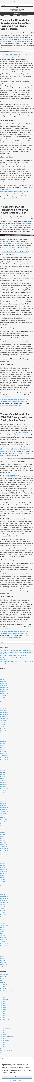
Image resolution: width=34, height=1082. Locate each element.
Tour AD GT (3, 1007)
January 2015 (3, 941)
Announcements (4, 974)
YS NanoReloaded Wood (6, 1051)
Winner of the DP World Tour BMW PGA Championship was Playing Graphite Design (16, 417)
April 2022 (2, 774)
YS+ (1, 1053)
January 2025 (3, 710)
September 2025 (4, 693)
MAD (1, 980)
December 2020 (4, 807)
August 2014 (3, 952)
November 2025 (4, 689)
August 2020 (3, 813)
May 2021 (2, 797)
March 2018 (3, 867)
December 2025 (4, 687)
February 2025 (3, 708)
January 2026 (3, 685)
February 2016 (3, 917)
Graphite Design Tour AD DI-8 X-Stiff (17, 433)
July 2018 (2, 859)
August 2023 (3, 741)
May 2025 (2, 702)
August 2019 (3, 832)
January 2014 (3, 966)
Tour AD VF (3, 1038)
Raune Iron (2, 982)
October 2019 (3, 828)
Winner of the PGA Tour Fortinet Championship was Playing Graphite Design (15, 209)
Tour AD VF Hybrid (4, 1040)
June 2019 (2, 836)
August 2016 (3, 904)
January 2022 (3, 780)
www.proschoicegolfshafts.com (12, 194)
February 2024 (3, 731)
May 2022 (2, 772)
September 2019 (4, 830)
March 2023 (3, 751)
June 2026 (2, 675)
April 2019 (2, 840)
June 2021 (2, 795)
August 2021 (3, 790)
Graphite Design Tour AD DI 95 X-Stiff (13, 41)
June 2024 (2, 724)
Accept (17, 1077)
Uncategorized (3, 1048)
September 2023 (4, 739)
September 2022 (4, 764)
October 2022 (3, 762)
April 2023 (2, 749)
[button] (31, 1061)
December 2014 (4, 943)
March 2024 (3, 728)
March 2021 (3, 801)
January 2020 (3, 821)
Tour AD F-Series (4, 999)
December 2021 (4, 782)
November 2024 (4, 714)
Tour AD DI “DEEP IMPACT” (11, 55)
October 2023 (3, 737)
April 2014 (2, 960)
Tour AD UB (3, 1032)
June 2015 (2, 931)
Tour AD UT (3, 1034)
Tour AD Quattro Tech (5, 1028)
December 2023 (4, 733)
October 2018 (3, 853)
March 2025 (3, 706)
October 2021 (3, 786)
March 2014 (3, 962)
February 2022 (3, 778)
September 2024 (4, 718)
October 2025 (3, 691)
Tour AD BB (3, 986)
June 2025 (2, 700)
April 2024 (2, 726)
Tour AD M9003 (4, 1022)
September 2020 (4, 811)
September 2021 (4, 788)
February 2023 (3, 753)
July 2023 (2, 743)
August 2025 (3, 695)
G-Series (2, 978)
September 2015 (4, 925)
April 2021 (2, 799)
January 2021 (3, 805)
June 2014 (2, 956)
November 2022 (4, 759)
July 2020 (2, 815)
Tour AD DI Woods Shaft (6, 993)
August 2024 (3, 720)
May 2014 (2, 958)
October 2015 (3, 923)
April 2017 (2, 888)
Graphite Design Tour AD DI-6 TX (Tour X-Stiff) (15, 252)
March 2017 (3, 890)
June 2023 (2, 745)
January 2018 (3, 871)
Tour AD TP (3, 1030)
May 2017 (2, 886)
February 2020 (3, 819)
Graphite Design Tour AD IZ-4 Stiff (12, 243)
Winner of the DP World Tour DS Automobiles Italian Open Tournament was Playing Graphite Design (15, 24)
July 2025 (2, 697)
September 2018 (4, 855)
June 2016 (2, 908)
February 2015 (3, 939)
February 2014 (3, 964)
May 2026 (2, 677)
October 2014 (3, 948)
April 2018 (2, 865)
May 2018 (2, 863)
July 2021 (2, 793)
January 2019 (3, 846)
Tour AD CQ (3, 989)
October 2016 (3, 900)
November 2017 (4, 873)
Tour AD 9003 (3, 984)
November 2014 (4, 945)
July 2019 (2, 834)
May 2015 (2, 933)
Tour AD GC (3, 1003)
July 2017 (2, 881)
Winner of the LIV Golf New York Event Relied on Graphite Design (15, 650)
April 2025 (2, 704)
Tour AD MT (3, 1026)
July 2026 (2, 673)
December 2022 (4, 757)
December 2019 (4, 824)
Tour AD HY (3, 1013)
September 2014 (4, 950)
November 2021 (4, 784)
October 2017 (3, 875)
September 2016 (4, 902)
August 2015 (3, 927)
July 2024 (2, 722)
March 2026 (3, 681)
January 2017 (3, 894)
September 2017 (4, 877)
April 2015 (2, 935)
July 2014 (2, 954)
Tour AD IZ (2, 1017)
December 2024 (4, 712)
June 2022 (2, 770)
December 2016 (4, 896)
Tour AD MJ (3, 1024)
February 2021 (3, 803)
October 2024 (3, 716)
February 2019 (3, 844)
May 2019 (2, 838)
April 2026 (2, 679)
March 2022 (3, 776)
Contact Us (17, 2)
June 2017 (2, 883)
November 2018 (4, 850)
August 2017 (3, 879)
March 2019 (3, 842)
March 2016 (3, 915)
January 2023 (3, 755)
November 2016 (4, 898)
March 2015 (3, 937)
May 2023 (2, 747)
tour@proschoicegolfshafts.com (11, 198)
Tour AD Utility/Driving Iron (6, 1036)
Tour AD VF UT (3, 1042)
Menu (18, 13)
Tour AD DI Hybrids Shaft (6, 991)
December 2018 (4, 848)
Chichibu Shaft (3, 976)
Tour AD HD (3, 1011)
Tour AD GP (3, 1005)
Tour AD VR (3, 1044)
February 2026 (3, 683)
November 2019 (4, 826)
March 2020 (3, 817)
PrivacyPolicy (20, 1080)
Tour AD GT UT (3, 1009)
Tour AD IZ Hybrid (4, 1020)
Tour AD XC (3, 1046)
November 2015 (4, 921)
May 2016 (2, 910)
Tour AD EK (3, 997)
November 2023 (4, 735)
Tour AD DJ (3, 995)
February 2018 (3, 869)
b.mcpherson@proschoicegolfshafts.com (14, 191)
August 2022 (3, 766)
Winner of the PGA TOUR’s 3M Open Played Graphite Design (14, 656)
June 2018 (2, 861)
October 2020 (3, 809)
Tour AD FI (2, 1001)
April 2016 (2, 912)
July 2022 (2, 768)
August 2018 (3, 857)
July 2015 (2, 929)
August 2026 (3, 671)
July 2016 (2, 906)
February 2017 (3, 892)
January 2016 (3, 919)
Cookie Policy (13, 1080)
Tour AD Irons (3, 1015)
